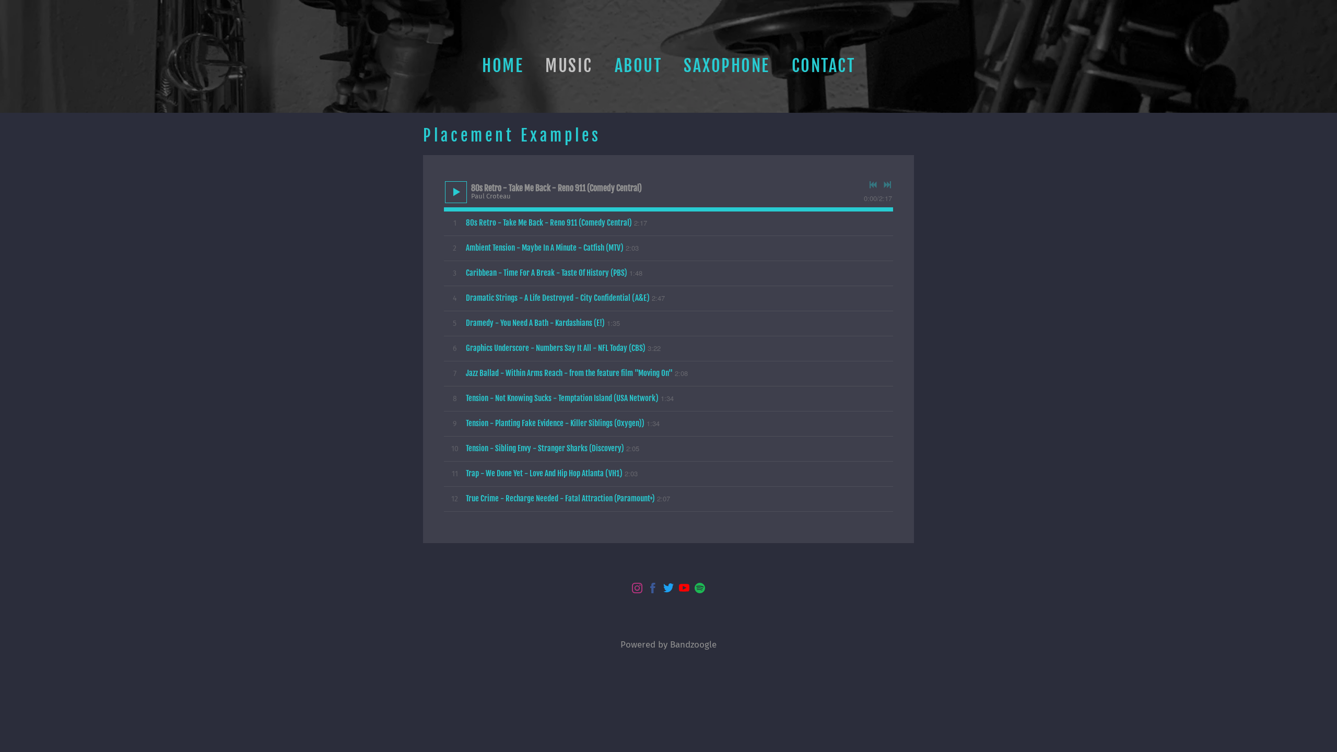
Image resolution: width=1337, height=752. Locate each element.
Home (502, 65)
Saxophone (727, 65)
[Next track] (887, 185)
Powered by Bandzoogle (668, 644)
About (638, 65)
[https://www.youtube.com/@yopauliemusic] (684, 589)
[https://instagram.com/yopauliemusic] (637, 589)
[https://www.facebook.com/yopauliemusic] (653, 589)
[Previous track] (873, 185)
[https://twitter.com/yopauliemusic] (668, 589)
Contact (823, 65)
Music (569, 65)
